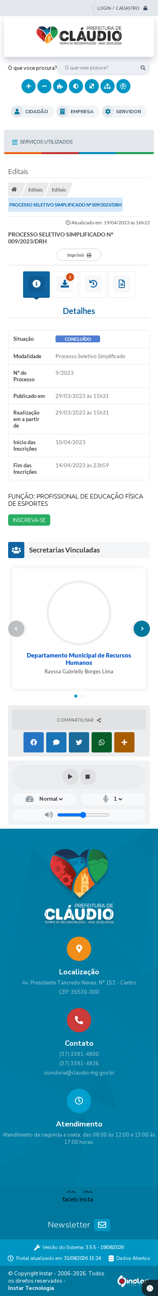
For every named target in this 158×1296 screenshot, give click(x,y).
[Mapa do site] (107, 86)
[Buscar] (143, 68)
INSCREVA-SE (29, 520)
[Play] (70, 777)
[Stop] (88, 777)
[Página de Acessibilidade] (123, 86)
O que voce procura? (32, 68)
